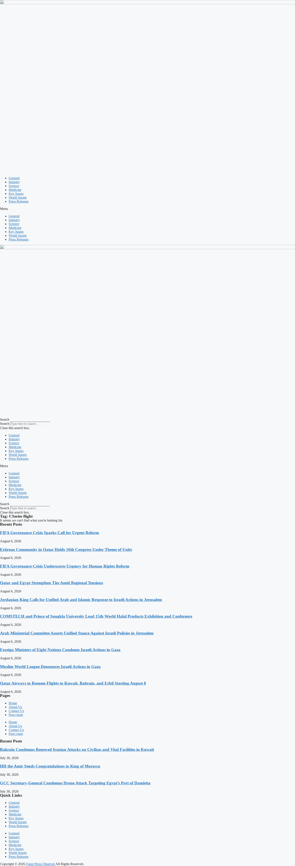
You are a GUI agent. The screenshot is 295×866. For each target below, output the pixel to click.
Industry (14, 182)
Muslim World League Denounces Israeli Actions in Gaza (50, 666)
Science (14, 186)
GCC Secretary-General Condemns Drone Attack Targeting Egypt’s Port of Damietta (75, 783)
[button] (147, 209)
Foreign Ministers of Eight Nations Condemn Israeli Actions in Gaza (60, 649)
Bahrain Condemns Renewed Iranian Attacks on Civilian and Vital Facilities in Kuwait (77, 749)
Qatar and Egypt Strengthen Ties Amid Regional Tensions (51, 583)
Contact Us (16, 711)
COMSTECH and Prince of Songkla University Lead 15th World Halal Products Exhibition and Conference (96, 616)
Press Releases (19, 201)
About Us (15, 707)
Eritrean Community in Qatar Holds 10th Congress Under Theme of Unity (66, 549)
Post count (16, 715)
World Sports (18, 197)
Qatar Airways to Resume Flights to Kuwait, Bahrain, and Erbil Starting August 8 (73, 683)
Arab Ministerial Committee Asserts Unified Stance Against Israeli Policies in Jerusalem (77, 633)
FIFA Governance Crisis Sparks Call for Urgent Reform (49, 532)
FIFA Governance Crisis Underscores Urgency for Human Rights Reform (64, 566)
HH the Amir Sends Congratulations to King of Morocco (50, 766)
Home (13, 703)
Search (4, 423)
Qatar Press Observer (41, 864)
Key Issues (16, 193)
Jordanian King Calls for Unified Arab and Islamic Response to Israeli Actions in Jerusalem (81, 599)
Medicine (15, 190)
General (14, 178)
